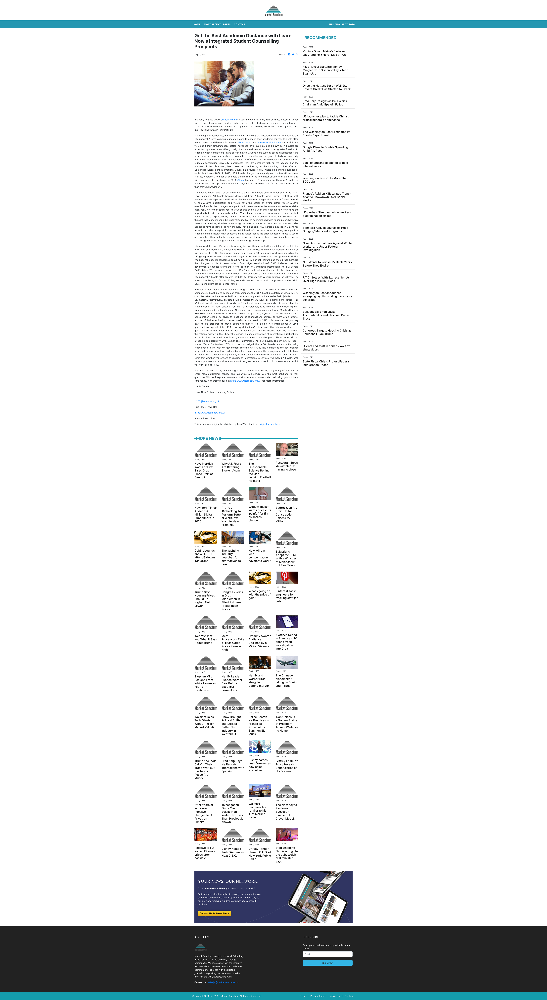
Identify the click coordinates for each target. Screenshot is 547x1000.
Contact (349, 996)
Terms (302, 996)
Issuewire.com (229, 119)
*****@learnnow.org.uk (206, 401)
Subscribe (327, 963)
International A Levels (269, 142)
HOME (197, 24)
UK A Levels (245, 142)
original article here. (269, 424)
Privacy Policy (318, 996)
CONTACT (239, 24)
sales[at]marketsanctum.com (223, 982)
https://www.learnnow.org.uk (245, 380)
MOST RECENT (212, 24)
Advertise (335, 996)
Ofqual (240, 180)
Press (226, 24)
